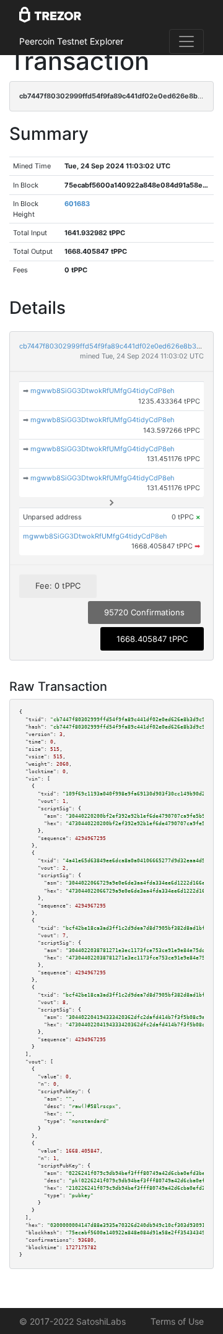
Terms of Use (177, 1321)
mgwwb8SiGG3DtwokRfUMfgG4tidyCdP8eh (102, 390)
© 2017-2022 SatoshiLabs (72, 1321)
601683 (77, 203)
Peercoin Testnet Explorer (71, 41)
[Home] (50, 15)
